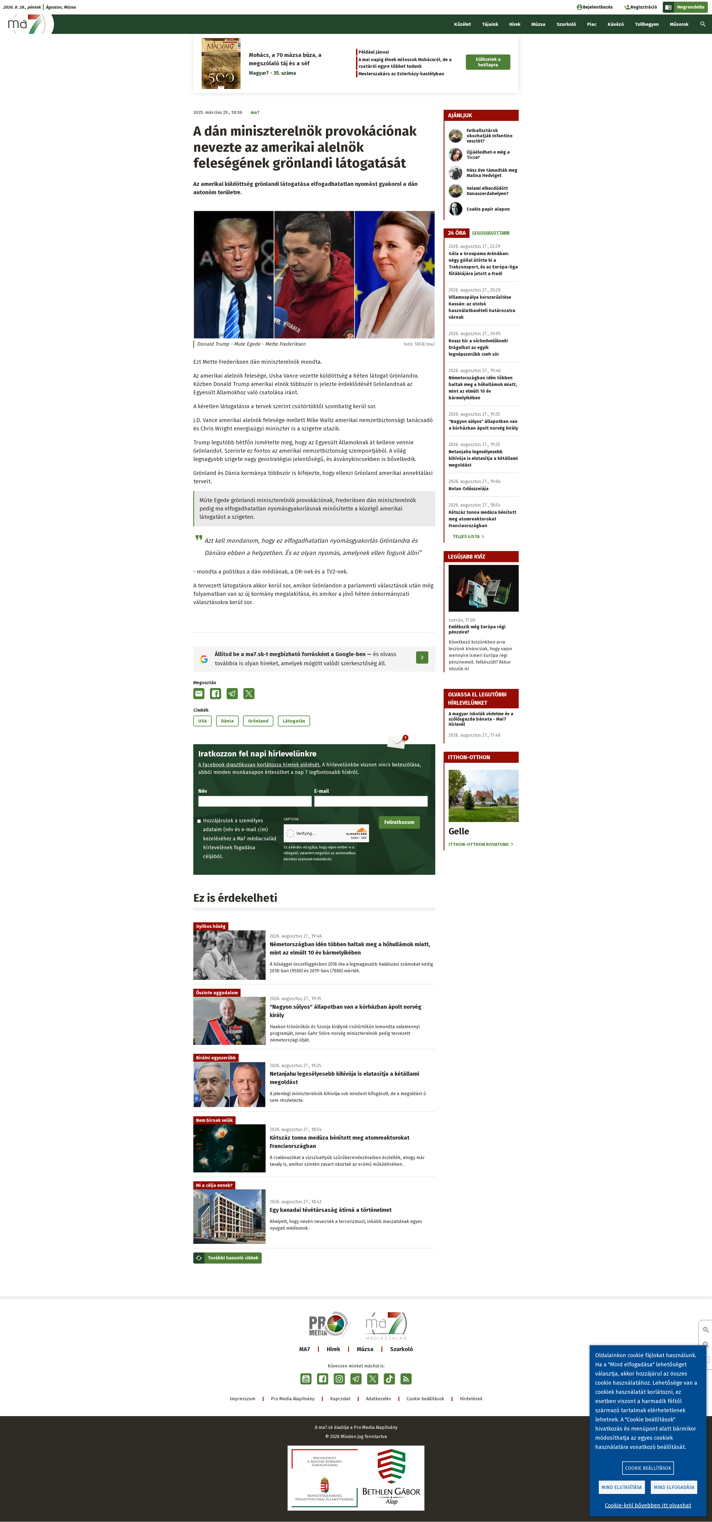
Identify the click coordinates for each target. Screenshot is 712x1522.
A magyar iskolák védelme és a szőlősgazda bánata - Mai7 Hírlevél (481, 719)
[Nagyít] (706, 1330)
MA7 (304, 1349)
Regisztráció (644, 7)
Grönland (258, 721)
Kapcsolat (340, 1398)
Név (202, 791)
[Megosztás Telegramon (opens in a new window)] (232, 693)
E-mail (321, 791)
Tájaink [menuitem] (490, 24)
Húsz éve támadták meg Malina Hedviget (492, 173)
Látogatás (294, 721)
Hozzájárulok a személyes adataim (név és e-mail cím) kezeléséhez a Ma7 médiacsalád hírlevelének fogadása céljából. (239, 839)
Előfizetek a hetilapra (488, 62)
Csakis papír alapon (488, 209)
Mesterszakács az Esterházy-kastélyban (401, 73)
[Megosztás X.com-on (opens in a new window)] (248, 693)
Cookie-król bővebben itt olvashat (648, 1505)
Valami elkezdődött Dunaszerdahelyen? (487, 191)
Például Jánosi (374, 52)
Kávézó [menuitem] (616, 24)
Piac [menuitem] (592, 24)
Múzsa (365, 1349)
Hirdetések (471, 1398)
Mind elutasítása (622, 1487)
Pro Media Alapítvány (293, 1398)
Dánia (227, 721)
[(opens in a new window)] (306, 1378)
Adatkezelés (378, 1398)
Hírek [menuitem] (514, 24)
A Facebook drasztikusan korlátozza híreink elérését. (259, 765)
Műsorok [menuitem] (679, 24)
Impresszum (242, 1398)
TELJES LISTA (466, 536)
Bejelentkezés (598, 7)
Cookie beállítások (425, 1398)
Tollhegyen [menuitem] (647, 24)
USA (202, 721)
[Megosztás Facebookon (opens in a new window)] (215, 693)
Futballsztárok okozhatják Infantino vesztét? (490, 136)
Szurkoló (401, 1349)
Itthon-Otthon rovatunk (479, 844)
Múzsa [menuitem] (538, 24)
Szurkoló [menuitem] (566, 24)
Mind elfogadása (674, 1487)
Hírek (333, 1349)
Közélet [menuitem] (462, 24)
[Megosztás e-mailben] (198, 693)
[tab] (456, 233)
